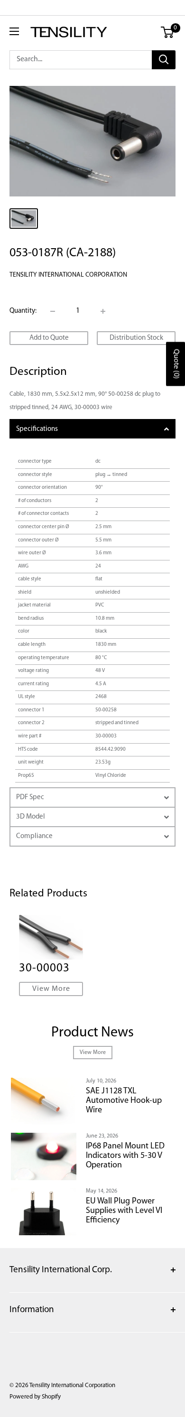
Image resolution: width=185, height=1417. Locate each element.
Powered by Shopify (35, 1397)
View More (51, 989)
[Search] (164, 59)
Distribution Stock (136, 338)
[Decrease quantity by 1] (53, 311)
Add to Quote (49, 338)
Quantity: (23, 311)
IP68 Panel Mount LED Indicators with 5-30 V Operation (125, 1156)
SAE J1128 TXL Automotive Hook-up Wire (124, 1101)
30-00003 (44, 968)
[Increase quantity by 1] (103, 311)
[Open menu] (14, 31)
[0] (168, 32)
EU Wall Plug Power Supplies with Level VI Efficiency (124, 1211)
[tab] (92, 428)
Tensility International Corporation (68, 275)
